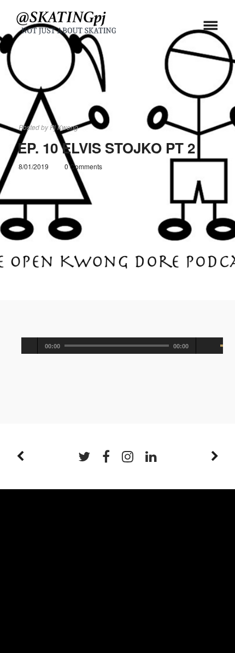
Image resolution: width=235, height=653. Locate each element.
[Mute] (209, 345)
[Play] (29, 345)
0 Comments (83, 166)
